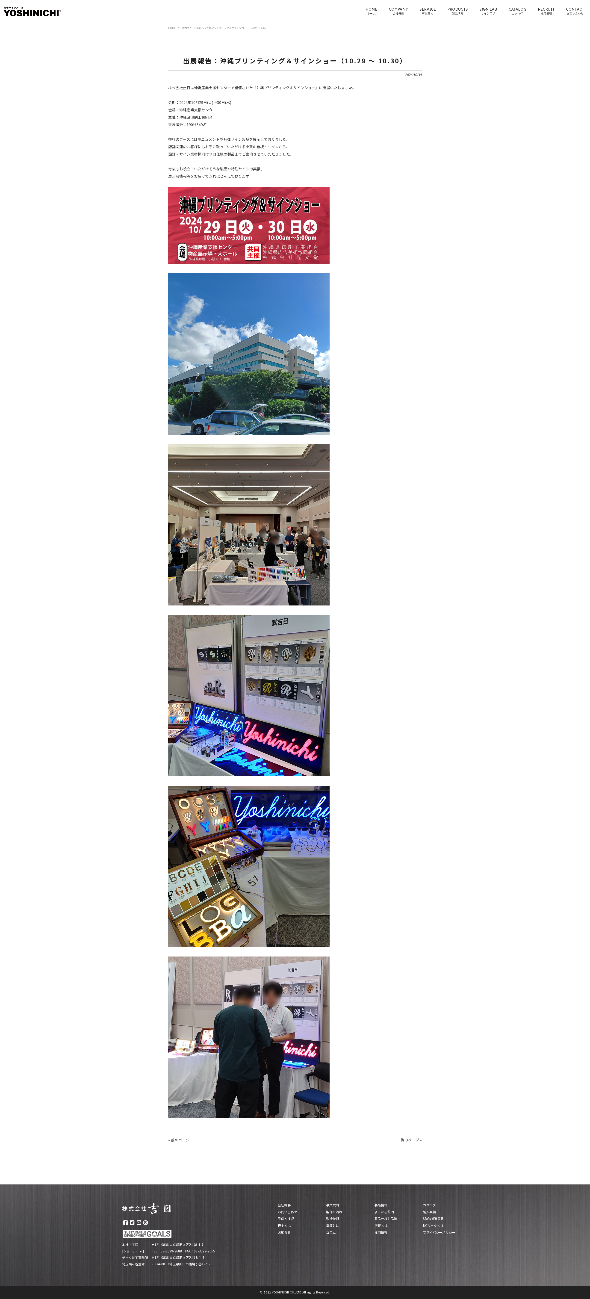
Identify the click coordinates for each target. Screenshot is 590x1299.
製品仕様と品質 (386, 1218)
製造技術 (332, 1218)
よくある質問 (384, 1212)
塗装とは (332, 1225)
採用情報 (381, 1232)
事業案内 (332, 1205)
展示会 (185, 28)
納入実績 (429, 1212)
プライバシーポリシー (439, 1232)
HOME (172, 28)
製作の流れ (334, 1212)
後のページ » (411, 1140)
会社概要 (284, 1205)
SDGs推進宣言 (433, 1218)
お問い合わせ (287, 1212)
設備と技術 (286, 1218)
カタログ (429, 1205)
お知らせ (284, 1232)
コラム (331, 1232)
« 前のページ (178, 1140)
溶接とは (381, 1225)
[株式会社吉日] (32, 11)
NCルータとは (433, 1225)
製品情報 (381, 1205)
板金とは (284, 1225)
